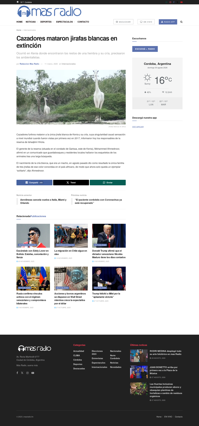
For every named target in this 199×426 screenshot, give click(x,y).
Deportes (45, 21)
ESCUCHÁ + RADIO (145, 48)
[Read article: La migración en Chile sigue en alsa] (71, 236)
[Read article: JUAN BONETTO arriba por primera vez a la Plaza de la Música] (139, 372)
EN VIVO (147, 22)
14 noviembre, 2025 (64, 258)
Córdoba (77, 359)
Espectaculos (64, 21)
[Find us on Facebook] (173, 2)
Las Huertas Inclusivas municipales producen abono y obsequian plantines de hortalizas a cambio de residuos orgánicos (166, 390)
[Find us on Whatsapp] (166, 2)
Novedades (115, 367)
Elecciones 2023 (97, 352)
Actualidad (100, 245)
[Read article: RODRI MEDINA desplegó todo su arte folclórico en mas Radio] (139, 356)
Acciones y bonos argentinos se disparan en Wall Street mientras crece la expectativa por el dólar (70, 298)
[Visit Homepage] (49, 11)
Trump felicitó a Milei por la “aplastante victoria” (106, 295)
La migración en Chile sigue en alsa (70, 252)
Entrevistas (97, 358)
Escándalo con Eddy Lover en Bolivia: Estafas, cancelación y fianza (32, 254)
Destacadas (79, 368)
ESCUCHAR (124, 22)
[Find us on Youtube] (181, 2)
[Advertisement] (99, 321)
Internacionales (30, 30)
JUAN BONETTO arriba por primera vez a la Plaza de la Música (164, 370)
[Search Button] (181, 21)
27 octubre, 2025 (63, 307)
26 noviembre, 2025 (26, 261)
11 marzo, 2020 (51, 63)
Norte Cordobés (115, 357)
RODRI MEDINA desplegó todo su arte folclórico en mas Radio (165, 352)
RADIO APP (169, 22)
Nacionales (115, 351)
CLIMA (76, 355)
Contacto (83, 21)
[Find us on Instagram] (170, 2)
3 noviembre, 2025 (101, 261)
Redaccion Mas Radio (29, 63)
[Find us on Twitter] (177, 2)
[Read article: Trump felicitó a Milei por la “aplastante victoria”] (109, 279)
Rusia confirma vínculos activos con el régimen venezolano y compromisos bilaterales (31, 298)
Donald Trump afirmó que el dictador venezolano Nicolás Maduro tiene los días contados (108, 254)
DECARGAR (138, 126)
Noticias (31, 21)
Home (19, 21)
